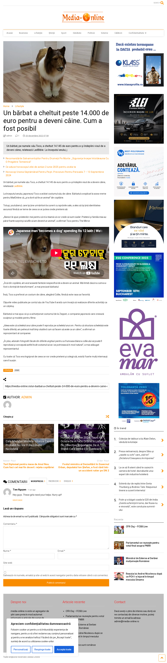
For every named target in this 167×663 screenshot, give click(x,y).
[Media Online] (83, 23)
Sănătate (77, 33)
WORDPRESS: (38, 481)
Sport (63, 33)
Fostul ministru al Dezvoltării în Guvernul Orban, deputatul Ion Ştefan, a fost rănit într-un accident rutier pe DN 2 (83, 467)
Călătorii (118, 33)
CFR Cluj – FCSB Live (137, 526)
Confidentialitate (136, 33)
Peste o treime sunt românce (81, 645)
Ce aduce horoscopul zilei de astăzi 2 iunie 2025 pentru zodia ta (41, 167)
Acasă (10, 33)
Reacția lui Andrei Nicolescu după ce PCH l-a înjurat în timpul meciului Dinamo (144, 576)
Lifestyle (38, 33)
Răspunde (17, 500)
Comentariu (10, 524)
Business (23, 33)
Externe (104, 33)
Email (61, 551)
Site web (7, 563)
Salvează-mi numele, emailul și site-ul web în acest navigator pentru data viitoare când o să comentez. (55, 575)
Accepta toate (64, 649)
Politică (91, 33)
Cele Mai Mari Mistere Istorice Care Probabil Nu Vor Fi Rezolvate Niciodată (28, 445)
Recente (118, 519)
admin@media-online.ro (126, 621)
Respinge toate (42, 649)
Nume (7, 551)
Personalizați (21, 649)
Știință (52, 33)
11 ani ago (31, 490)
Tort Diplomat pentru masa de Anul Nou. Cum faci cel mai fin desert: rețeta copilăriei (28, 466)
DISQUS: (68, 481)
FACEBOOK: (55, 481)
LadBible (18, 186)
